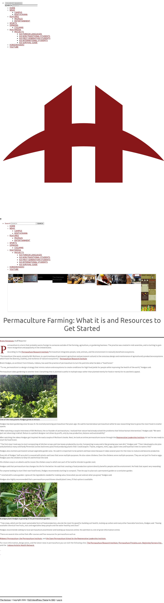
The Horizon (5, 600)
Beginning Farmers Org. (152, 543)
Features (14, 17)
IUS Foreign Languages (30, 34)
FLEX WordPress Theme (37, 600)
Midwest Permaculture (9, 538)
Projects (19, 32)
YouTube (14, 47)
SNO (53, 600)
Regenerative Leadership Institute (130, 437)
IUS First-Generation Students (34, 38)
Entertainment (22, 21)
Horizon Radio (17, 45)
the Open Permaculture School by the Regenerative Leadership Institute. (76, 538)
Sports (13, 23)
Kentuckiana (20, 14)
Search (8, 5)
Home (12, 8)
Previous (5, 292)
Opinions (14, 25)
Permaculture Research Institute (35, 352)
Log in (59, 600)
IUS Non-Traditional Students (34, 36)
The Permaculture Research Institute (102, 543)
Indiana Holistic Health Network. (20, 545)
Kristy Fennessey (7, 341)
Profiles (18, 19)
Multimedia (15, 30)
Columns (18, 27)
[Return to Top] (0, 219)
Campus (18, 12)
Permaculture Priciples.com (129, 543)
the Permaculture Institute (30, 538)
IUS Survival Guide (28, 43)
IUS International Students (33, 40)
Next (158, 292)
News (12, 10)
